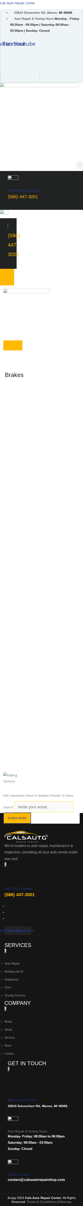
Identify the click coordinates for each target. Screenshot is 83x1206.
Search (8, 807)
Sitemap (65, 1202)
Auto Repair (12, 963)
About (8, 1029)
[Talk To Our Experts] (7, 880)
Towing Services (14, 995)
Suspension (11, 979)
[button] (80, 165)
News (7, 1045)
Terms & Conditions (42, 1202)
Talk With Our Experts (23, 190)
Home (8, 1021)
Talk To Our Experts (18, 888)
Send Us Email (18, 1174)
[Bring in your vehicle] (12, 1087)
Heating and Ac (14, 971)
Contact (9, 1053)
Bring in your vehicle (22, 1100)
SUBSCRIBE (17, 818)
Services (9, 1037)
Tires (7, 987)
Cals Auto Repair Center (17, 3)
